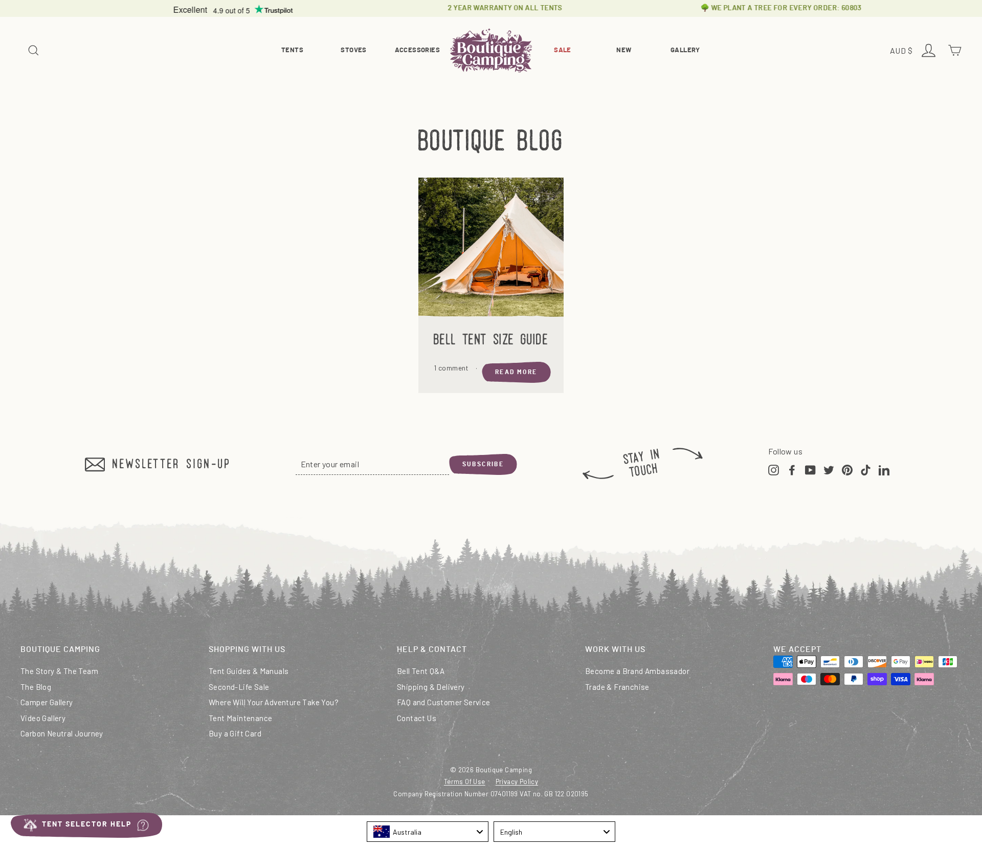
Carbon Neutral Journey (61, 733)
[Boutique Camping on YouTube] (810, 469)
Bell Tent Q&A (420, 671)
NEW (623, 50)
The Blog (35, 686)
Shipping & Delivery (431, 686)
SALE (562, 50)
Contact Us (416, 718)
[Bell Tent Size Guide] (491, 250)
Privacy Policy (517, 781)
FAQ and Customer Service (443, 702)
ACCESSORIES (417, 50)
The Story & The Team (59, 671)
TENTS (292, 50)
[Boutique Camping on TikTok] (865, 469)
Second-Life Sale (239, 686)
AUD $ (903, 51)
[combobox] (427, 831)
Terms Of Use (464, 781)
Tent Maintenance (240, 718)
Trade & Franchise (617, 686)
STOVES (353, 50)
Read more (516, 372)
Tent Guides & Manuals (248, 671)
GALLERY (685, 50)
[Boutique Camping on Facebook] (792, 469)
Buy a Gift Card (235, 733)
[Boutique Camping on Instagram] (773, 469)
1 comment (452, 367)
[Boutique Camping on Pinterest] (847, 469)
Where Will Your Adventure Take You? (274, 702)
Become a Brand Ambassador (637, 671)
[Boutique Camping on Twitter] (828, 469)
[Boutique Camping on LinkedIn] (884, 469)
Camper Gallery (46, 702)
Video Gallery (42, 718)
